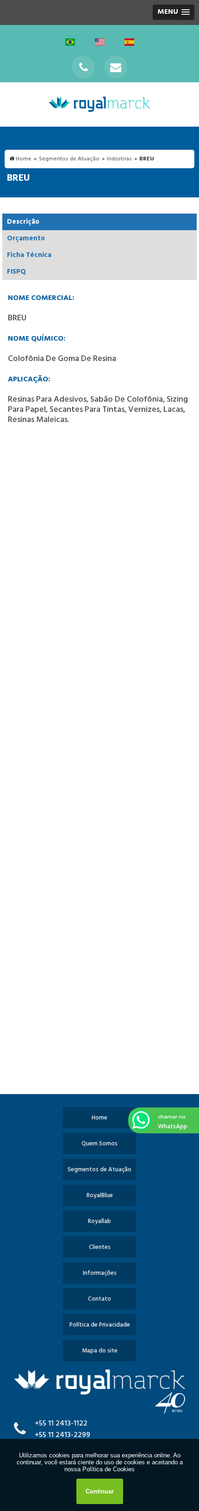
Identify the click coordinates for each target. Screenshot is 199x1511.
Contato (99, 1299)
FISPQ (16, 271)
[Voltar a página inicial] (99, 104)
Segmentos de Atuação (99, 1170)
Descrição (23, 221)
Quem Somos (99, 1144)
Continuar (100, 1491)
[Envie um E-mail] (115, 67)
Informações (100, 1273)
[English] (100, 42)
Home (99, 1118)
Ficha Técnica (29, 255)
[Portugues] (71, 42)
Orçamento (26, 238)
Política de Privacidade (99, 1325)
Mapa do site (100, 1351)
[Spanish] (129, 42)
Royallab (99, 1221)
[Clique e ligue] (83, 67)
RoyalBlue (100, 1195)
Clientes (100, 1247)
